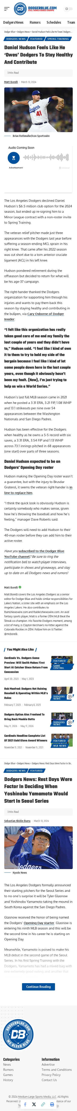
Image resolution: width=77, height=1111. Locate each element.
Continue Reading (38, 987)
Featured (36, 39)
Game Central (58, 667)
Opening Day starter (39, 923)
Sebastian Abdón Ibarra (17, 820)
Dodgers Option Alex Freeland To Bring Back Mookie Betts (24, 717)
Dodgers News (15, 39)
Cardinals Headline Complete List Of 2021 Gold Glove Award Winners (25, 738)
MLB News (59, 745)
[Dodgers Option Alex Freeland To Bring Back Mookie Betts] (62, 718)
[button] (8, 9)
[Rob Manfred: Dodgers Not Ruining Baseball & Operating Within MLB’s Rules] (62, 693)
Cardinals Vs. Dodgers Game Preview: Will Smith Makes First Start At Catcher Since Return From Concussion (26, 665)
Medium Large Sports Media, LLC (37, 1096)
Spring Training (58, 39)
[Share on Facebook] (25, 1104)
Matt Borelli (11, 82)
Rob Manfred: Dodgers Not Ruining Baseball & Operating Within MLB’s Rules (26, 694)
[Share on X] (34, 1104)
